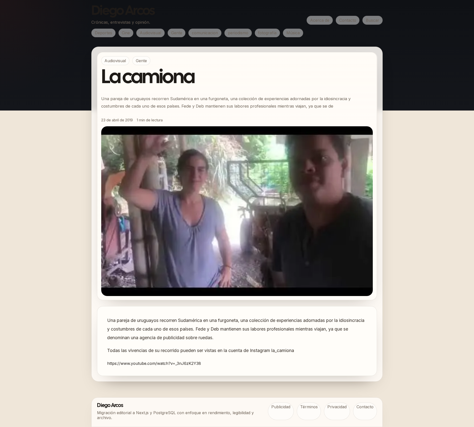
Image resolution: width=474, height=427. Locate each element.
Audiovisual (150, 32)
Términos (309, 406)
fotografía (267, 32)
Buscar (372, 20)
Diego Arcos (123, 11)
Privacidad (337, 406)
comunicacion (205, 32)
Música (293, 32)
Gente (176, 32)
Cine (126, 32)
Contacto (347, 20)
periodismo (238, 32)
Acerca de (319, 20)
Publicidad (280, 406)
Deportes (103, 32)
